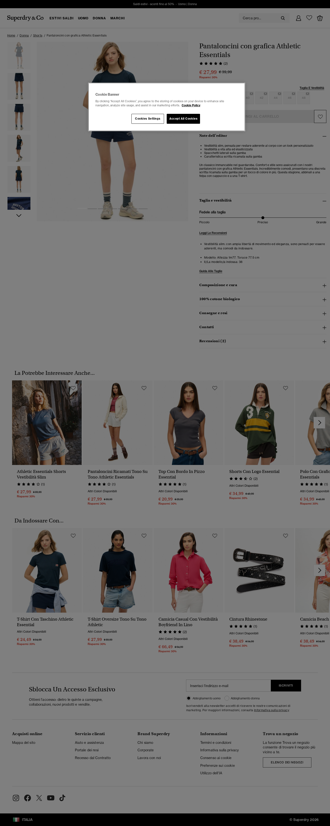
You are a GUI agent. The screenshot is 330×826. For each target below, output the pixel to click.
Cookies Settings (147, 118)
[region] (166, 107)
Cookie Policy (191, 105)
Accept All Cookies (183, 118)
